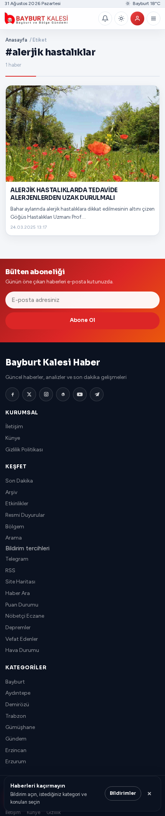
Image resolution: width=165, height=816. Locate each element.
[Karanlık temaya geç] (121, 18)
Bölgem (14, 526)
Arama (13, 538)
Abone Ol (82, 320)
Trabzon (15, 716)
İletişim (14, 426)
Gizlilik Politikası (24, 449)
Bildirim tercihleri (27, 548)
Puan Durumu (21, 605)
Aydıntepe (17, 693)
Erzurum (15, 761)
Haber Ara (17, 593)
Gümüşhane (20, 727)
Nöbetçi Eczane (24, 616)
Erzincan (15, 750)
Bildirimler (123, 793)
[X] (29, 394)
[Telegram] (97, 394)
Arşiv (11, 492)
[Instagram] (46, 394)
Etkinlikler (16, 503)
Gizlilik (53, 812)
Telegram (16, 559)
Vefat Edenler (21, 639)
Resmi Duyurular (25, 515)
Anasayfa (16, 39)
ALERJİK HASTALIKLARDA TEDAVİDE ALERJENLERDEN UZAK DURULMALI (64, 193)
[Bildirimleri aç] (105, 18)
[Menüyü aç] (153, 18)
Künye (12, 438)
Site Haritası (20, 581)
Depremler (18, 627)
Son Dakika (19, 481)
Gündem (15, 739)
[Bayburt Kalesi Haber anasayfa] (50, 18)
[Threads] (63, 394)
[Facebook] (12, 394)
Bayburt (15, 682)
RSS (10, 570)
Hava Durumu (22, 650)
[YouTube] (80, 394)
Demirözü (17, 704)
